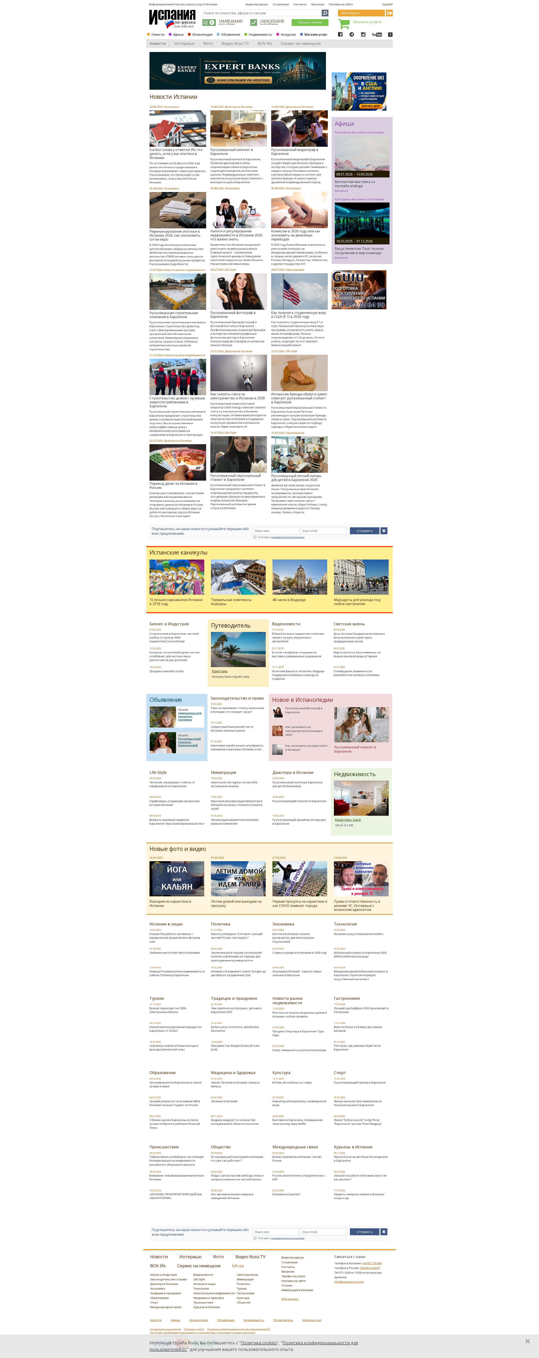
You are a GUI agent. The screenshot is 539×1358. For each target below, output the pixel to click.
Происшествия (164, 1147)
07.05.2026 (216, 797)
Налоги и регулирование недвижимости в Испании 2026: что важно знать (236, 235)
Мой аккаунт (290, 1299)
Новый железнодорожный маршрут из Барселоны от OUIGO (175, 1029)
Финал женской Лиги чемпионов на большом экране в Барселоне (358, 1103)
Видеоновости (286, 624)
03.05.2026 (278, 1152)
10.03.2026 (216, 703)
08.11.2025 (339, 1152)
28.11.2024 (216, 1116)
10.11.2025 (216, 722)
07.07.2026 (156, 440)
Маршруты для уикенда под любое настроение (357, 601)
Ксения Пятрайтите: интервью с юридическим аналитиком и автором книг (174, 937)
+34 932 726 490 (372, 1263)
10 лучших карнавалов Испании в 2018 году (176, 601)
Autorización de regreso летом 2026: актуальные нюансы (234, 784)
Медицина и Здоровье (233, 1072)
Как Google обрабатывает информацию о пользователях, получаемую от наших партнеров (202, 1332)
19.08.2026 (216, 107)
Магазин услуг (315, 34)
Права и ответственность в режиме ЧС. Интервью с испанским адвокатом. (357, 905)
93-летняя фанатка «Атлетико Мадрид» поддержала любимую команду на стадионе (298, 675)
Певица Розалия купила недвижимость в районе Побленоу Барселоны (177, 973)
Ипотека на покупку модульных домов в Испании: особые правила (299, 1014)
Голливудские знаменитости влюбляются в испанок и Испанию (356, 673)
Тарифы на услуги (293, 1276)
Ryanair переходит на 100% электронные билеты (167, 1010)
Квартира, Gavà (348, 820)
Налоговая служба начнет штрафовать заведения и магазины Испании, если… (237, 747)
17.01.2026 (339, 1004)
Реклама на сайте (341, 4)
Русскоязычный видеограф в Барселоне (294, 151)
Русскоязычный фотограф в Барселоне (233, 314)
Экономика (171, 107)
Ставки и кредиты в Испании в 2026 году (299, 952)
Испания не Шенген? (286, 1194)
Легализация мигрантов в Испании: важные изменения (235, 821)
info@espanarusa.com (349, 1282)
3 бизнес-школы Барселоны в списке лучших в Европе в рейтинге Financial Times (174, 1123)
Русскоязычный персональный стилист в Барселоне (235, 477)
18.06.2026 (278, 797)
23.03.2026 (339, 930)
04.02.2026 (216, 1190)
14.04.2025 (216, 1041)
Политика (220, 924)
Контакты (300, 4)
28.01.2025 (155, 1116)
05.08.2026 (216, 188)
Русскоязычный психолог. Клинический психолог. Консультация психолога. (189, 747)
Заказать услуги (367, 21)
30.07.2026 (216, 270)
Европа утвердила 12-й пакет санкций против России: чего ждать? (237, 936)
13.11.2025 (278, 1078)
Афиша (178, 34)
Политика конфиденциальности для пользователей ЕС (238, 1329)
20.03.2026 (278, 1046)
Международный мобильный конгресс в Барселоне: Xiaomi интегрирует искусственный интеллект (361, 975)
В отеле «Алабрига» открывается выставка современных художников (296, 654)
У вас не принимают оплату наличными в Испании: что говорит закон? (237, 710)
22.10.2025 (216, 1004)
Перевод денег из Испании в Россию (173, 485)
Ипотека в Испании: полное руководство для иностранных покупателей (293, 937)
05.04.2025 (339, 1116)
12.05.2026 (339, 1078)
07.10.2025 (155, 948)
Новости (157, 34)
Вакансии (317, 4)
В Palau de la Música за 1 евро (292, 1082)
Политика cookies (194, 1329)
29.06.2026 (155, 778)
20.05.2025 (339, 1097)
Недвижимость (260, 34)
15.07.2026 (277, 433)
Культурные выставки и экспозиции (359, 132)
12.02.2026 (155, 930)
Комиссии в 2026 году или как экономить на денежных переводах (295, 235)
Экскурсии (288, 34)
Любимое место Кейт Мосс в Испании (174, 952)
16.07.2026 (216, 432)
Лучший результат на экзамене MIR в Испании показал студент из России (174, 1103)
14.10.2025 (155, 1041)
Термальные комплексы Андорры (231, 601)
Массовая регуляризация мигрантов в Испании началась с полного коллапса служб (237, 804)
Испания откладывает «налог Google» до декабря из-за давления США (238, 973)
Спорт (340, 1072)
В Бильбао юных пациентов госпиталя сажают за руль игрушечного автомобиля (298, 637)
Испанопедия (202, 34)
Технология (345, 924)
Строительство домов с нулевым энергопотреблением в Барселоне (177, 402)
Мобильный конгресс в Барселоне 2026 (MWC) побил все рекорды (360, 954)
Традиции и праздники (234, 998)
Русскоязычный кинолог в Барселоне (231, 151)
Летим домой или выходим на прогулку (236, 903)
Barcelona (341, 191)
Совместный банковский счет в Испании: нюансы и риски (232, 728)
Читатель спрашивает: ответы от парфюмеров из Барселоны (172, 784)
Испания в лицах (166, 924)
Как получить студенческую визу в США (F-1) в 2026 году (298, 314)
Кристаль (220, 671)
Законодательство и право (237, 698)
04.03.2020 (216, 948)
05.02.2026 (216, 1097)
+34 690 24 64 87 (231, 21)
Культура (281, 1072)
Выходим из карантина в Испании (170, 903)
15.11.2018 (277, 667)
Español (387, 4)
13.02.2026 (155, 648)
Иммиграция (223, 772)
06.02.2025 (155, 1097)
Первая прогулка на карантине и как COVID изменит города (299, 903)
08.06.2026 (155, 815)
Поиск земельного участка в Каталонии (299, 1050)
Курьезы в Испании (353, 1147)
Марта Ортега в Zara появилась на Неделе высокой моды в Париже (357, 654)
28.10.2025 (278, 1097)
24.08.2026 (156, 107)
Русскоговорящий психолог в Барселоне (299, 801)
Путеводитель (283, 1320)
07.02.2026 (216, 1078)
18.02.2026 (155, 1171)
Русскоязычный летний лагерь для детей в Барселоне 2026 (296, 477)
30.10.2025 (339, 1041)
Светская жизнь (349, 624)
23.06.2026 (278, 778)
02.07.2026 (278, 948)
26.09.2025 (278, 1116)
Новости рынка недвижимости (184, 270)
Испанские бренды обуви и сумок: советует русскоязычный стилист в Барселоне (299, 398)
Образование (295, 270)
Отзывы (287, 1285)
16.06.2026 (278, 815)
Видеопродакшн (257, 4)
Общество (221, 1147)
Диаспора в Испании (238, 107)
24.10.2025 (155, 1023)
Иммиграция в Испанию (297, 1290)
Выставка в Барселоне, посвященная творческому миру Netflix (297, 1122)
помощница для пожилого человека (189, 716)
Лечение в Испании (224, 1101)
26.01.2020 (339, 648)
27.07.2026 (156, 270)
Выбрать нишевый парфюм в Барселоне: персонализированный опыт (176, 821)
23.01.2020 (339, 667)
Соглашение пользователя (165, 1329)
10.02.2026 (155, 667)
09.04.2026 (216, 1152)
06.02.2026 (216, 1171)
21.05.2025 (216, 1023)
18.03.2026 (155, 1152)
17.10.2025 (339, 1190)
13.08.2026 (277, 107)
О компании (281, 4)
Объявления (230, 34)
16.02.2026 (155, 1190)
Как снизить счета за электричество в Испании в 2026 (237, 396)
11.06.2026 (278, 1008)
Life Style (230, 270)
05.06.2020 (339, 629)
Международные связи (295, 1147)
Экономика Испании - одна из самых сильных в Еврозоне (297, 973)
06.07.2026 (278, 930)
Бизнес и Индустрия (169, 624)
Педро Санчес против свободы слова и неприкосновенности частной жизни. (237, 1177)
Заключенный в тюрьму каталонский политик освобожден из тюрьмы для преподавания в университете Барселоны (236, 958)
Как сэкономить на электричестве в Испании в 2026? (304, 730)
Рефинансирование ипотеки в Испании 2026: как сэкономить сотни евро (174, 235)
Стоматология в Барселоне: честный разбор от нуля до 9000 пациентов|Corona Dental (174, 637)
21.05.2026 (278, 1027)
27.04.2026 (278, 1171)
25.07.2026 (216, 351)
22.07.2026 (277, 351)
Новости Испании (173, 96)
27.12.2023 (216, 930)
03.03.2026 (339, 967)
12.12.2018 (277, 629)
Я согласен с (281, 537)
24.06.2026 (155, 797)
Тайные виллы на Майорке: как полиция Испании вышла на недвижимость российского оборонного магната (176, 1160)
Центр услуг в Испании (202, 4)
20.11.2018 (277, 648)
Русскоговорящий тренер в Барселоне (360, 1082)
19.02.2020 (216, 967)
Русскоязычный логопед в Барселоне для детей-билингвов (297, 784)
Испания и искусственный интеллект (358, 934)
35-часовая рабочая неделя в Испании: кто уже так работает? (237, 1158)
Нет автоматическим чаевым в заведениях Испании (232, 1196)
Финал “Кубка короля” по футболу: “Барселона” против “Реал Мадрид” (358, 1122)
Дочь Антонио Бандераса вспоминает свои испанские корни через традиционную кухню (359, 637)
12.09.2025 (155, 967)
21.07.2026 (156, 355)
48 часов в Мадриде (289, 599)
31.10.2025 (216, 741)
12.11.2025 (155, 1004)
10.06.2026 (216, 778)
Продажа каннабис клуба (166, 671)
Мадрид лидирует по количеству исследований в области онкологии (235, 1122)
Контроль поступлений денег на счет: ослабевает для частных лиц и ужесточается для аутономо (174, 656)
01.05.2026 (155, 629)
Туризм (156, 998)
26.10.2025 (339, 1171)
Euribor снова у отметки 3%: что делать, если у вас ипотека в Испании (176, 153)
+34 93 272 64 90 (272, 21)
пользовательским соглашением (287, 537)
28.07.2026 (277, 270)
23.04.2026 (278, 1190)
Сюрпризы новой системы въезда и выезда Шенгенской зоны (173, 1047)
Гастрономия (347, 998)
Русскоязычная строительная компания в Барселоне (173, 315)
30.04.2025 (155, 1078)
